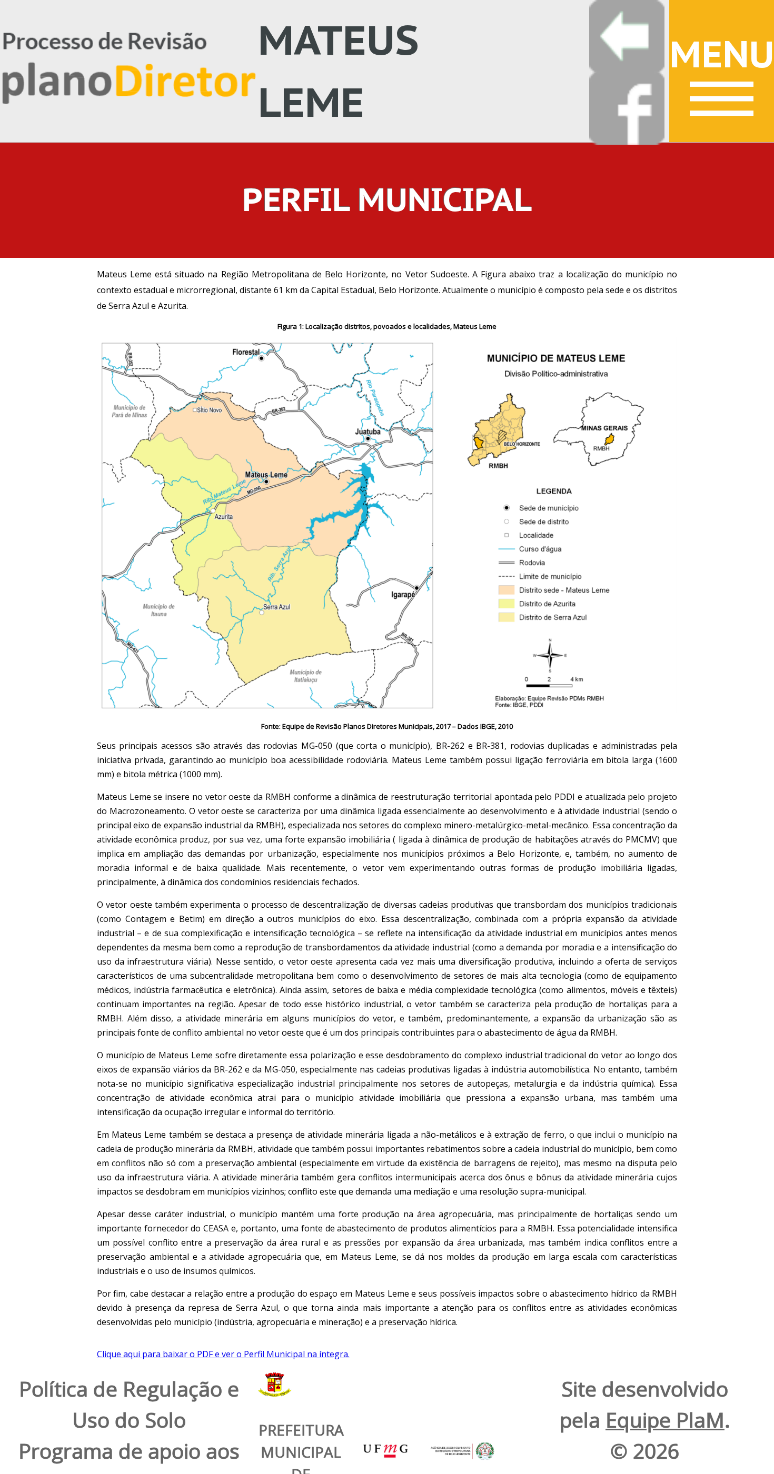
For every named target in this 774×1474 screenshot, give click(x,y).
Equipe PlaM (665, 1419)
